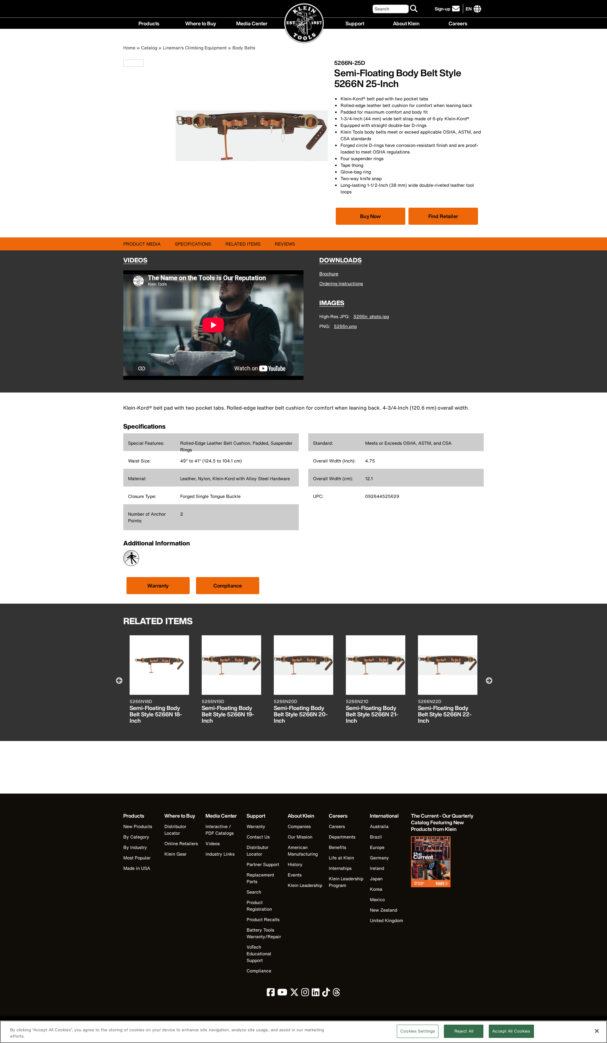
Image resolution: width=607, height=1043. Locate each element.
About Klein (406, 23)
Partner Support (263, 864)
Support (355, 23)
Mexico (377, 899)
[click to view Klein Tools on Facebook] (271, 993)
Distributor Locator (175, 829)
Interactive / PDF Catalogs (219, 829)
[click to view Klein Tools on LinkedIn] (316, 993)
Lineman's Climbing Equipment (195, 47)
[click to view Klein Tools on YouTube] (282, 993)
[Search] (414, 8)
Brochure (328, 273)
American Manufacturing (303, 850)
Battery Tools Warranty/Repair (264, 933)
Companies (299, 826)
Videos (212, 843)
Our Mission (300, 836)
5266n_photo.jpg (371, 316)
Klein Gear (175, 854)
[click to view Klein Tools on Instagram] (305, 993)
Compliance (227, 585)
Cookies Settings (417, 1031)
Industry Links (220, 854)
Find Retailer (443, 216)
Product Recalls (263, 919)
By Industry (135, 847)
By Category (136, 836)
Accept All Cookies (511, 1031)
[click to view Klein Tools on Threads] (336, 993)
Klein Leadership (305, 885)
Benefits (337, 847)
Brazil (376, 836)
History (295, 864)
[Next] (488, 680)
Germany (379, 857)
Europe (377, 847)
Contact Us (258, 836)
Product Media (142, 244)
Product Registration (259, 905)
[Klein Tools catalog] (442, 862)
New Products (137, 826)
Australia (379, 826)
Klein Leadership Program (346, 882)
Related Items (243, 244)
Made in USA (136, 868)
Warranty (158, 585)
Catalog (149, 47)
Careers (458, 23)
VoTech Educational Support (259, 954)
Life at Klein (341, 857)
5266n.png (345, 326)
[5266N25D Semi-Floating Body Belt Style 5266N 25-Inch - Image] (251, 210)
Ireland (377, 868)
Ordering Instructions (341, 283)
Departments (342, 836)
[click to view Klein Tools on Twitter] (294, 993)
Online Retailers (181, 843)
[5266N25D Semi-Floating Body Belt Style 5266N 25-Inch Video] (125, 63)
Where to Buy (200, 23)
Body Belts (243, 47)
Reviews (285, 244)
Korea (376, 889)
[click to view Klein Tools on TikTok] (326, 993)
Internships (340, 868)
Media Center (251, 23)
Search (254, 892)
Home (129, 47)
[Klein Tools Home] (303, 24)
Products (148, 23)
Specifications (193, 244)
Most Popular (136, 857)
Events (295, 874)
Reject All (463, 1031)
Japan (376, 878)
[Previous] (118, 680)
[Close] (597, 1031)
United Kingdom (386, 920)
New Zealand (383, 910)
